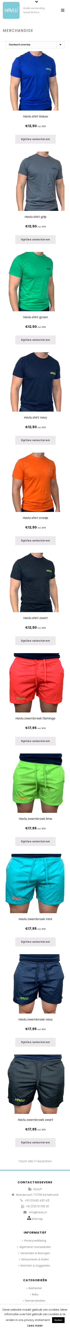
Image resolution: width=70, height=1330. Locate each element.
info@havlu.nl (38, 1212)
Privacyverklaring (35, 1240)
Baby (35, 1294)
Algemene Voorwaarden (35, 1247)
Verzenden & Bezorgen (35, 1253)
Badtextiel (35, 1288)
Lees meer (35, 1326)
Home (25, 38)
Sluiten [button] (58, 1320)
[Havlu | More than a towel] (10, 8)
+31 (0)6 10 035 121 (37, 1206)
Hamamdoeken (35, 1301)
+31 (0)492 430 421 (37, 1200)
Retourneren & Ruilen (35, 1259)
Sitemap (37, 1219)
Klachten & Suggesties (35, 1265)
